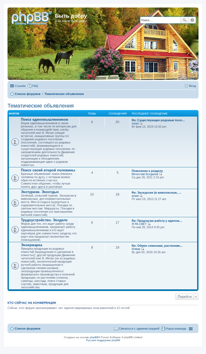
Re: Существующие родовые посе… (158, 120)
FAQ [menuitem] (35, 85)
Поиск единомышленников (44, 119)
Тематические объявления (41, 106)
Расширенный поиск (192, 20)
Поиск (185, 20)
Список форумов (28, 328)
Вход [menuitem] (192, 85)
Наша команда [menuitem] (176, 328)
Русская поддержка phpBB (103, 340)
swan (135, 123)
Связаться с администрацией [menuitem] (139, 328)
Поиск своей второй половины (48, 170)
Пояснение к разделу (147, 170)
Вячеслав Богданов (145, 174)
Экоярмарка (31, 245)
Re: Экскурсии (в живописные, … (156, 192)
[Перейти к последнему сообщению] (140, 123)
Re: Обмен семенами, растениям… (157, 245)
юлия (135, 195)
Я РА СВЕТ (139, 224)
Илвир (136, 248)
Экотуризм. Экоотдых (40, 192)
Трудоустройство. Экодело (44, 220)
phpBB (94, 337)
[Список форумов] (32, 17)
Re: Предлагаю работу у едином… (157, 220)
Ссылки (20, 85)
